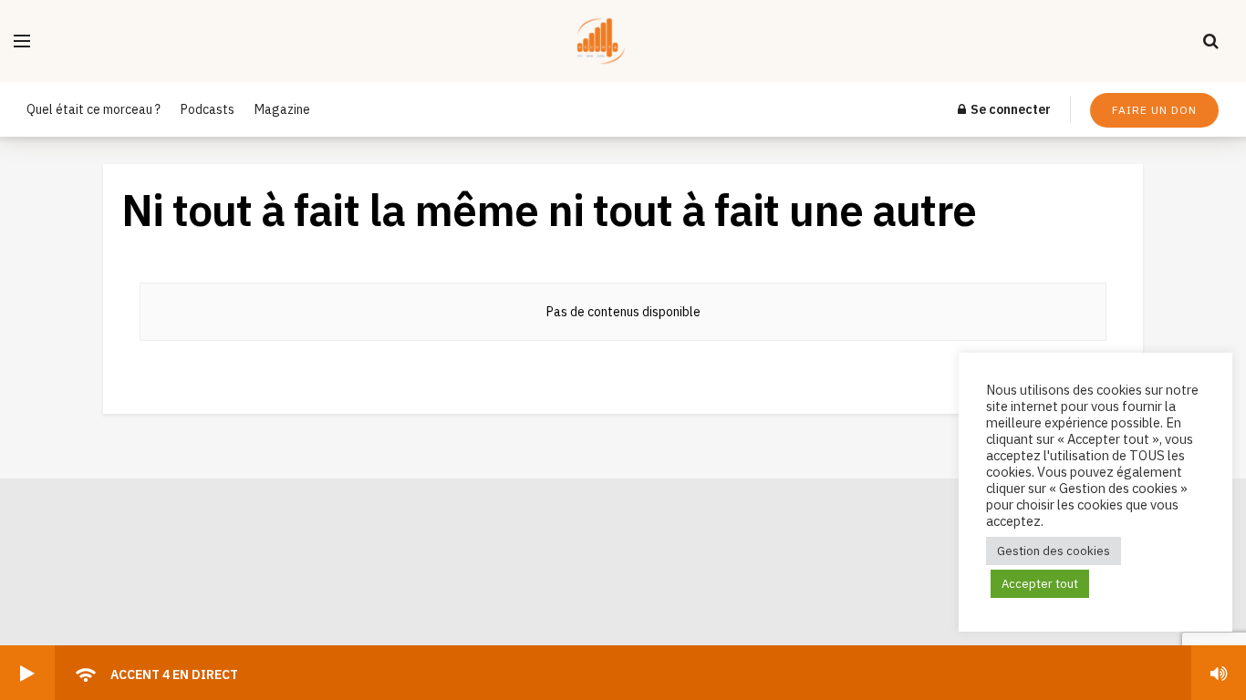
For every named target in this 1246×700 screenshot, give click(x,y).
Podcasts (207, 109)
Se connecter (1009, 109)
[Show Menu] (22, 41)
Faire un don (1154, 110)
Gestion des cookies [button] (1053, 551)
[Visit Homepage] (617, 41)
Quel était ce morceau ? (93, 109)
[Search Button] (1211, 41)
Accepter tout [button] (1040, 584)
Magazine (282, 109)
